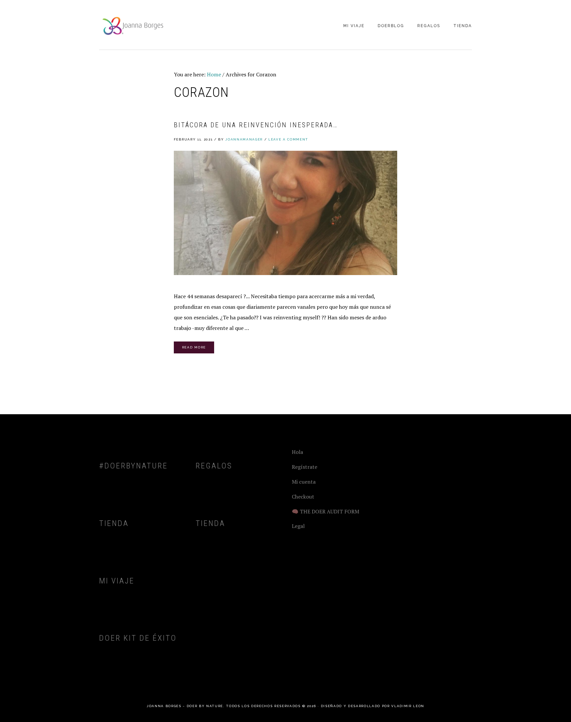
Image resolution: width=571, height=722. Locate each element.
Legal (298, 526)
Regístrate (304, 466)
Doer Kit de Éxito (138, 638)
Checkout (303, 496)
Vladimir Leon (407, 706)
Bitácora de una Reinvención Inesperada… (256, 125)
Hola (297, 452)
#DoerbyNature (133, 465)
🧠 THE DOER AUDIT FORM (325, 511)
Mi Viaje (116, 580)
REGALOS (214, 465)
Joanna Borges (132, 25)
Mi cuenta (304, 481)
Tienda (114, 523)
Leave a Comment (288, 139)
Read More (194, 347)
